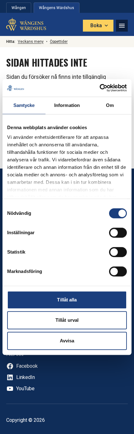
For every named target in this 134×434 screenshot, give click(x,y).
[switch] (118, 233)
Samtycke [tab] (24, 105)
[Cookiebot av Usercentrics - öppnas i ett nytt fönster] (99, 88)
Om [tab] (110, 105)
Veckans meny (31, 41)
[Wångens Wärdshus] (26, 24)
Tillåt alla (67, 299)
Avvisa (67, 340)
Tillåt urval (67, 320)
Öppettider (59, 41)
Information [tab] (67, 105)
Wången (19, 8)
